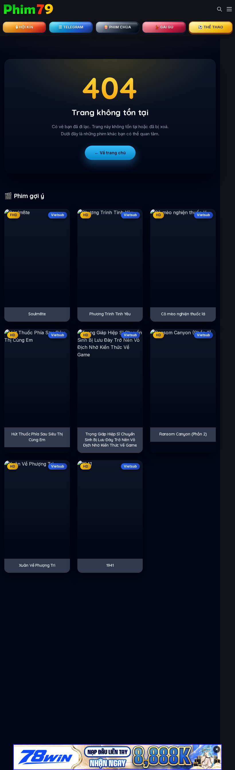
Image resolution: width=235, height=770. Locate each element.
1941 (109, 565)
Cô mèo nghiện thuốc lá (183, 313)
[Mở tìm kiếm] (219, 9)
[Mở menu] (229, 9)
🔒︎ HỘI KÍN (24, 27)
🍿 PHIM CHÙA (117, 27)
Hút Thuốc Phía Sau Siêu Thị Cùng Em (37, 436)
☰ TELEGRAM (71, 27)
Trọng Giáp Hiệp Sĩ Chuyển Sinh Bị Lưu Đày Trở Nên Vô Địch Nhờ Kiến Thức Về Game (110, 439)
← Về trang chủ (110, 152)
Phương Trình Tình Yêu (109, 313)
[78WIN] (117, 757)
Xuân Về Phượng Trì (37, 565)
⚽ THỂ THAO (210, 27)
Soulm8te (37, 313)
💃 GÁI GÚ (164, 27)
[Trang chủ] (28, 9)
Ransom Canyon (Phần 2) (183, 434)
